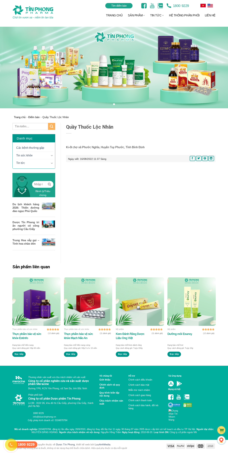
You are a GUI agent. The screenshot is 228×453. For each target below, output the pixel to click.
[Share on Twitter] (199, 158)
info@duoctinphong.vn (44, 416)
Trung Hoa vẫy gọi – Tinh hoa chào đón (25, 242)
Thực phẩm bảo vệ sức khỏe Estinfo (26, 336)
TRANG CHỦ (114, 15)
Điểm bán (34, 117)
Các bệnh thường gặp (30, 147)
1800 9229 (180, 6)
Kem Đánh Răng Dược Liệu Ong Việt (130, 336)
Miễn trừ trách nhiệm (139, 390)
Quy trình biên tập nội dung (109, 394)
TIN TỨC (155, 15)
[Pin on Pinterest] (205, 158)
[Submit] (51, 126)
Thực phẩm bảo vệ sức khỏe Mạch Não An (78, 336)
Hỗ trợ (131, 376)
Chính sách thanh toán (140, 400)
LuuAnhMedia (102, 444)
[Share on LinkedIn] (211, 158)
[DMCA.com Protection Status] (187, 404)
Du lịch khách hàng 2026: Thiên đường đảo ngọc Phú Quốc (25, 208)
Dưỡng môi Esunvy (179, 334)
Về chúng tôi (105, 376)
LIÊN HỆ (210, 15)
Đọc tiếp (19, 354)
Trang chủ (19, 117)
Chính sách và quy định (109, 386)
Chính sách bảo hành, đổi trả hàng (143, 407)
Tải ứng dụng (174, 376)
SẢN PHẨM (135, 15)
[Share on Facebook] (192, 158)
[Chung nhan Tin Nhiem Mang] (174, 414)
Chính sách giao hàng (139, 395)
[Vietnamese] (210, 5)
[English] (203, 5)
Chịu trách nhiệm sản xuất (111, 402)
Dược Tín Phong (65, 444)
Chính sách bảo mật (138, 385)
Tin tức (20, 162)
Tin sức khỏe (24, 155)
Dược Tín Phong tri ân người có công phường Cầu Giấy (25, 226)
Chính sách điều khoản (140, 379)
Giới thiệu (104, 379)
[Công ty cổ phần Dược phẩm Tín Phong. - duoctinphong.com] (37, 12)
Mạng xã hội (174, 389)
